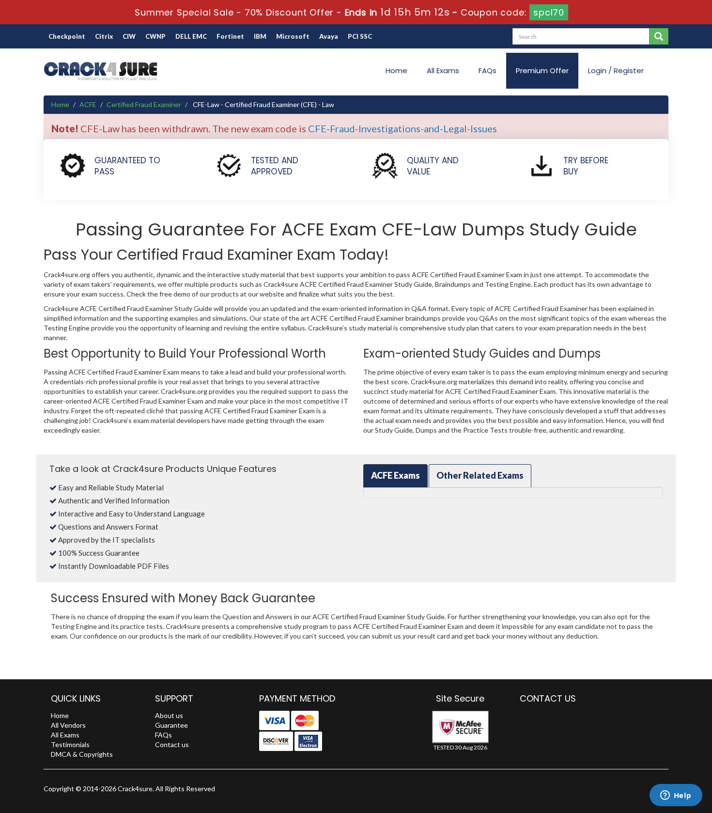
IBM (260, 36)
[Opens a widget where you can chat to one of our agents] (675, 796)
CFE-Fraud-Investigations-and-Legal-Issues (402, 128)
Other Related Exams (480, 475)
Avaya (328, 36)
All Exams (443, 70)
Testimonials (70, 744)
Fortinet (230, 36)
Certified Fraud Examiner (144, 104)
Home (396, 70)
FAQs (487, 70)
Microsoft (293, 36)
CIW (129, 36)
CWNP (155, 36)
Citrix (104, 36)
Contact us (172, 744)
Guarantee (171, 725)
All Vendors (68, 725)
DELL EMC (191, 36)
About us (169, 715)
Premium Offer (542, 70)
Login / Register (616, 70)
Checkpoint (66, 36)
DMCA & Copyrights (82, 754)
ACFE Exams (395, 475)
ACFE (87, 104)
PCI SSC (360, 36)
